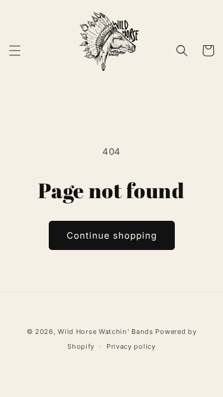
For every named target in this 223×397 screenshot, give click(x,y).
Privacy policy (131, 346)
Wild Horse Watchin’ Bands (105, 331)
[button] (15, 50)
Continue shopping (112, 235)
